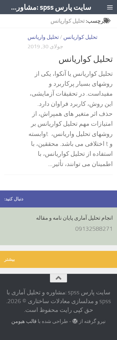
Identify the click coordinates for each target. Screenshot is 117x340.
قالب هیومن (24, 321)
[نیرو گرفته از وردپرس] (75, 321)
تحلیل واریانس (43, 37)
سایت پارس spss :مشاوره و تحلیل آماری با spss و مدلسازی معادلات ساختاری (49, 7)
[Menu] (110, 7)
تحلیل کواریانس (80, 37)
